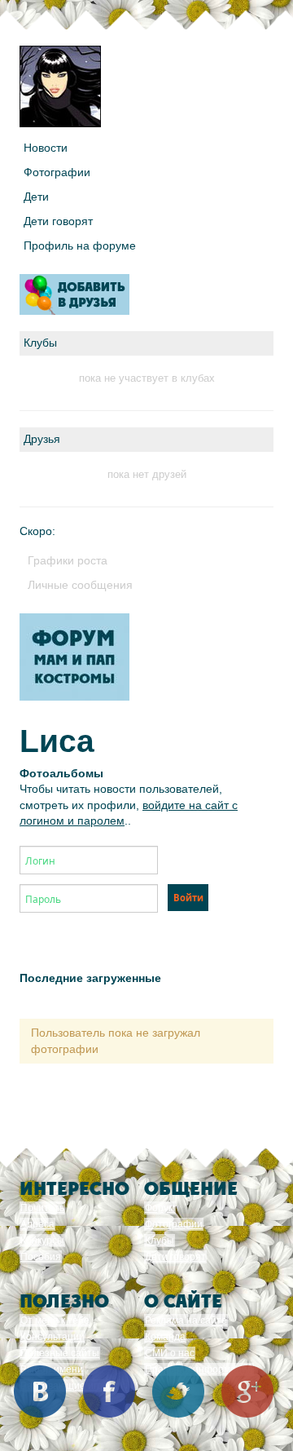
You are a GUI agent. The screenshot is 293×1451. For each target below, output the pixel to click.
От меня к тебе (55, 1320)
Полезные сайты (59, 1353)
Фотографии (57, 172)
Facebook (109, 1391)
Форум (160, 1208)
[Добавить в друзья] (74, 294)
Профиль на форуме (80, 245)
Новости (46, 147)
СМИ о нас (170, 1353)
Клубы (159, 1240)
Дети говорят (58, 221)
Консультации (52, 1337)
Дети (36, 196)
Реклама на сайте (186, 1320)
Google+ (247, 1391)
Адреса (37, 1224)
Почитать (42, 1208)
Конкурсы (42, 1240)
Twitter (178, 1391)
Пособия (40, 1257)
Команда (165, 1337)
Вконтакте (40, 1391)
